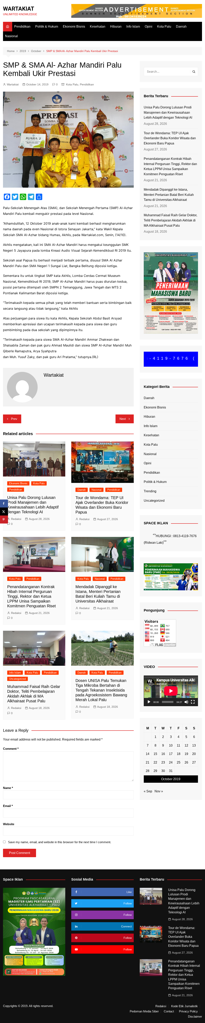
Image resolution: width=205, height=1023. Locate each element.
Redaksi (16, 519)
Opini (148, 26)
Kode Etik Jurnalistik (184, 1006)
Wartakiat (13, 84)
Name (8, 788)
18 (178, 754)
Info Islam (133, 26)
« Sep (148, 791)
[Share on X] (4, 511)
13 (194, 745)
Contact (169, 1011)
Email (8, 806)
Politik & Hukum (46, 26)
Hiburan (116, 26)
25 (178, 762)
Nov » (159, 791)
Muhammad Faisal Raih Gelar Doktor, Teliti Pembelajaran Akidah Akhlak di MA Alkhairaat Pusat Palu (170, 220)
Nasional (11, 36)
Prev (14, 418)
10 (171, 745)
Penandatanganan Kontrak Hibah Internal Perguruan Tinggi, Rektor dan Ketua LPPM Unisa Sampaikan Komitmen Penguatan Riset (31, 596)
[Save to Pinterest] (4, 520)
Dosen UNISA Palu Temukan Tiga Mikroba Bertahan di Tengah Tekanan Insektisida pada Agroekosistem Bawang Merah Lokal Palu (101, 690)
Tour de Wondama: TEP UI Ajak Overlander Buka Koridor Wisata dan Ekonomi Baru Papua (170, 138)
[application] (171, 691)
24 (171, 762)
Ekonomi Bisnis (74, 26)
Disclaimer (195, 1016)
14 (147, 754)
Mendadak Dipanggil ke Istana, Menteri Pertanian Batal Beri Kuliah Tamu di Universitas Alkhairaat (169, 194)
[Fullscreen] (193, 702)
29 (155, 771)
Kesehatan (97, 26)
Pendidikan (22, 26)
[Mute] (186, 702)
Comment (11, 748)
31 (171, 771)
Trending (150, 491)
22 (155, 762)
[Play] (149, 702)
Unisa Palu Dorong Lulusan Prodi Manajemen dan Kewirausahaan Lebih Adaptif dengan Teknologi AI (168, 112)
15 (155, 754)
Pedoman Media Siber (144, 1011)
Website (8, 824)
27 (194, 762)
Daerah (181, 26)
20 (194, 754)
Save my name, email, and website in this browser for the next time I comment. (59, 842)
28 (147, 771)
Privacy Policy (188, 1011)
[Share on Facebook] (4, 503)
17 (171, 754)
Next (123, 418)
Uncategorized (17, 678)
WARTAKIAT (18, 8)
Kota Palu (164, 26)
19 (186, 754)
